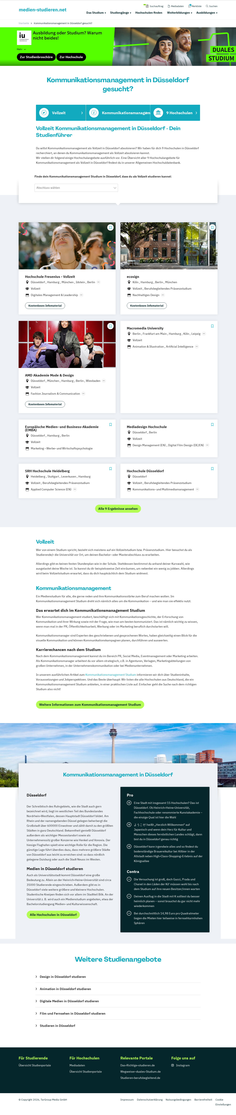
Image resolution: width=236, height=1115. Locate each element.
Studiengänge (119, 12)
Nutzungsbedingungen (178, 1099)
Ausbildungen (205, 12)
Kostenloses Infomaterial (45, 305)
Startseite (24, 23)
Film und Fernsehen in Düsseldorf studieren (72, 1013)
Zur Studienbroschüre (36, 57)
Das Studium (95, 12)
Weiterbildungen (178, 12)
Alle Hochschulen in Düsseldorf (53, 914)
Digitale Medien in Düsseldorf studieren (69, 1001)
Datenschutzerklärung (149, 1099)
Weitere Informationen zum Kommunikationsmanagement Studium (90, 704)
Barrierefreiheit (203, 1099)
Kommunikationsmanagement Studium (110, 675)
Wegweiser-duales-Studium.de (140, 1071)
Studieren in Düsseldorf (57, 1025)
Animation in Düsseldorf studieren (65, 989)
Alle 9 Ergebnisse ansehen (118, 508)
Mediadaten (77, 1065)
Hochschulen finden (148, 12)
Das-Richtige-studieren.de (137, 1065)
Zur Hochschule (71, 57)
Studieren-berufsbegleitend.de (140, 1078)
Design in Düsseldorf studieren (63, 976)
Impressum (127, 1099)
